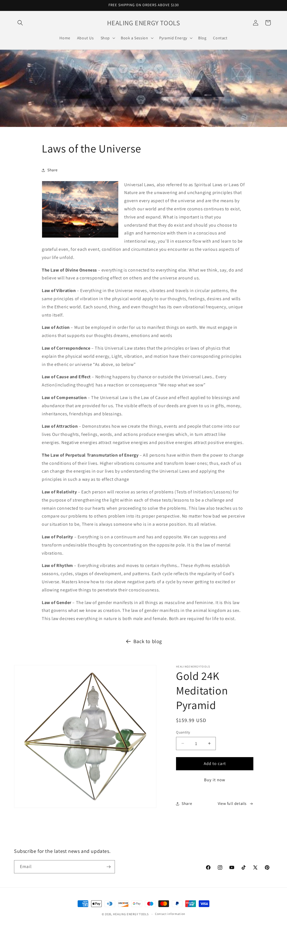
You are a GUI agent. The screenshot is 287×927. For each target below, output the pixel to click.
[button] (20, 23)
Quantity (183, 732)
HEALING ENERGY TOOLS (131, 914)
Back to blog (147, 641)
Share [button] (52, 169)
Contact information (170, 914)
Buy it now (214, 779)
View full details (232, 803)
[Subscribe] (108, 866)
